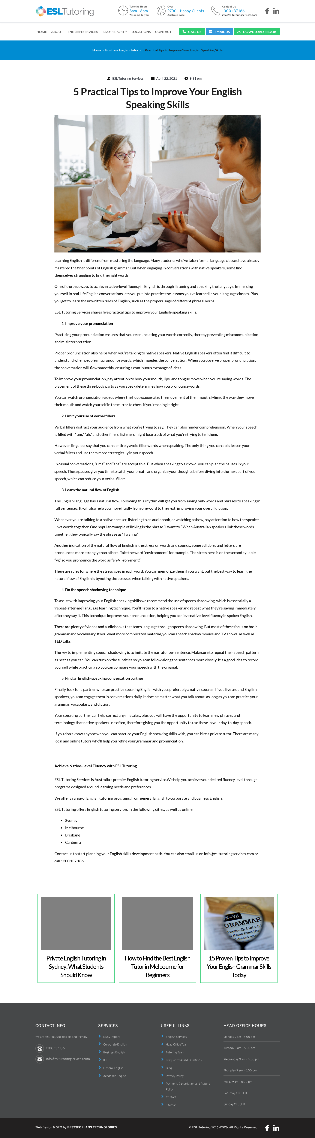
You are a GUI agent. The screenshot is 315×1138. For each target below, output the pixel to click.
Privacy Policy (175, 1076)
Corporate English (115, 1045)
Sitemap (171, 1105)
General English (113, 1068)
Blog (169, 1068)
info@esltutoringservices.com (239, 15)
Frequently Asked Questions (184, 1060)
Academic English (114, 1076)
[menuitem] (41, 31)
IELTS (107, 1060)
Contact (171, 1097)
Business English (114, 1052)
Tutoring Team (175, 1052)
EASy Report (111, 1037)
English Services (176, 1037)
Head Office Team (177, 1045)
